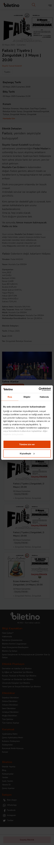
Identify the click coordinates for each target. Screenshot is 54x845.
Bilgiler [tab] (27, 397)
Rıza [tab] (10, 397)
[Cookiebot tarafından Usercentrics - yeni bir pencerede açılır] (39, 389)
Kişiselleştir (25, 453)
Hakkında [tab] (44, 397)
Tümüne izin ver (27, 444)
